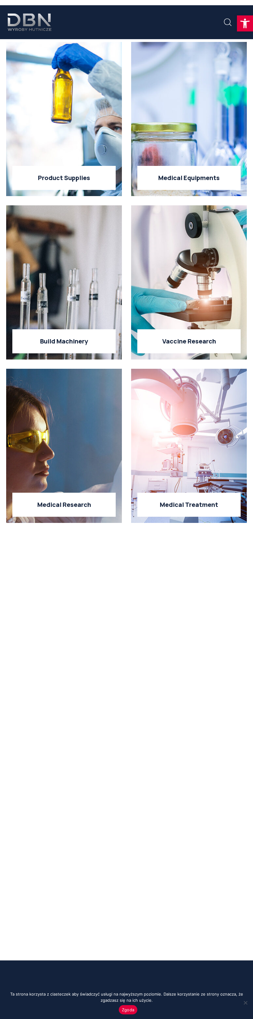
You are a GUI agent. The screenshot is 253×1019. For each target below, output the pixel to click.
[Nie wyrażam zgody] (245, 1003)
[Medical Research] (64, 446)
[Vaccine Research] (189, 282)
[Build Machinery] (64, 282)
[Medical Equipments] (189, 119)
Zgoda (128, 1009)
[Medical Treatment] (189, 446)
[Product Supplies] (64, 119)
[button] (245, 23)
